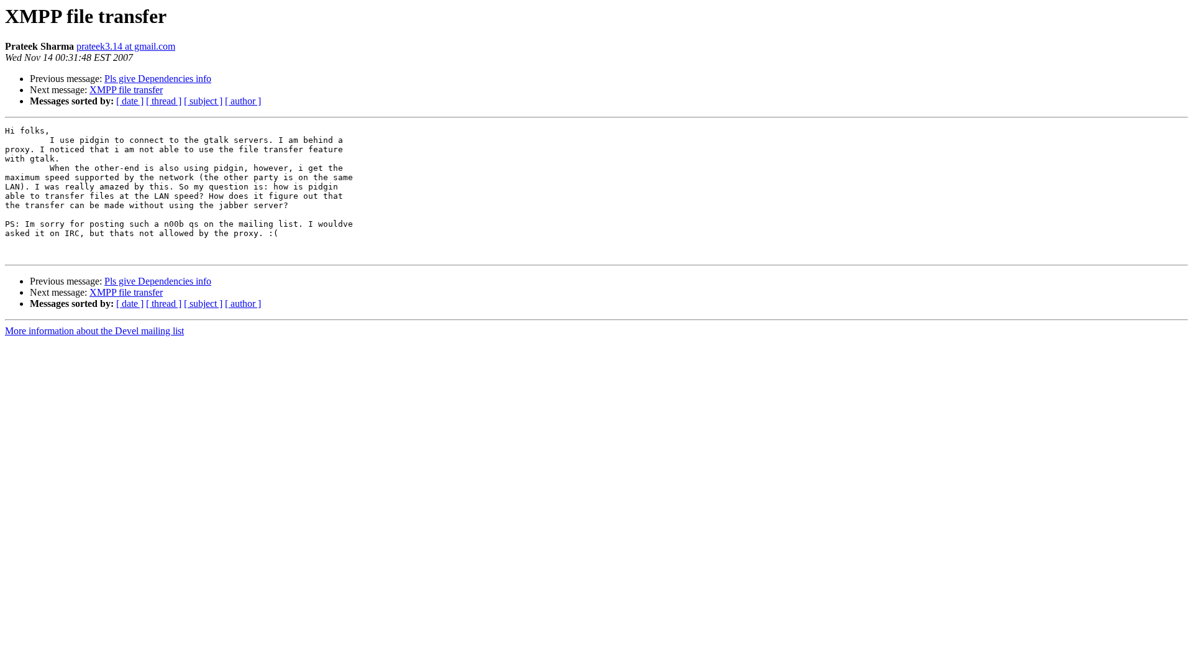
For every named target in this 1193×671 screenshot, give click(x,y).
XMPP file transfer (126, 89)
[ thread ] (163, 101)
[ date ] (130, 101)
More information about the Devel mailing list (94, 331)
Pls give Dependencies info (157, 78)
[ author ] (243, 101)
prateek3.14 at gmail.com (125, 46)
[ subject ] (203, 101)
